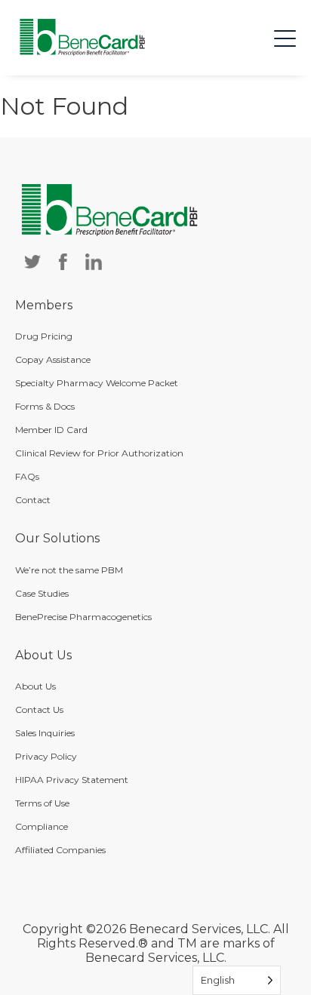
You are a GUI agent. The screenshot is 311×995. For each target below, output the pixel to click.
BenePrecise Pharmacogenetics (83, 616)
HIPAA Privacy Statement (71, 779)
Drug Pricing (43, 336)
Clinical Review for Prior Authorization (99, 453)
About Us (35, 686)
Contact (33, 499)
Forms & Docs (45, 406)
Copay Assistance (53, 359)
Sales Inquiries (45, 733)
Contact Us (39, 709)
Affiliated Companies (60, 849)
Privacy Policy (46, 756)
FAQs (27, 476)
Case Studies (42, 593)
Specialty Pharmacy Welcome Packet (96, 382)
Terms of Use (42, 803)
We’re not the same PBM (69, 570)
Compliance (41, 826)
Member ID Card (51, 429)
